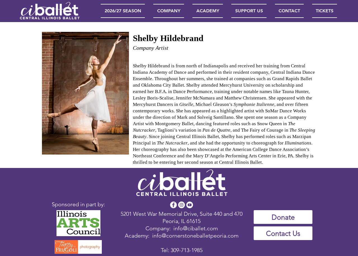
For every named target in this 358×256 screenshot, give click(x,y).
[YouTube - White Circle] (189, 205)
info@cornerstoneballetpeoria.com (195, 235)
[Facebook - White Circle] (173, 205)
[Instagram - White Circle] (181, 205)
